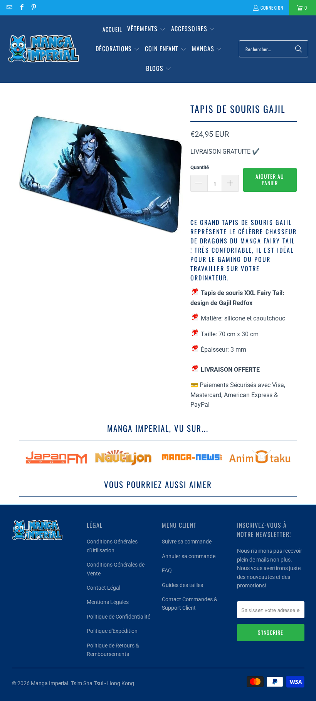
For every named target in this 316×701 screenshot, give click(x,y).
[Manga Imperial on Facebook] (21, 7)
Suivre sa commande (187, 541)
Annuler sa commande (188, 556)
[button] (146, 29)
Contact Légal (103, 588)
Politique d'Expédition (112, 631)
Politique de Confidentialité (118, 617)
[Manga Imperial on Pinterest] (33, 7)
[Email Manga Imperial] (9, 7)
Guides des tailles (182, 585)
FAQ (167, 570)
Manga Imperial (49, 683)
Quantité (199, 167)
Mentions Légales (108, 602)
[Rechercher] (298, 48)
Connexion (272, 7)
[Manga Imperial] (43, 49)
